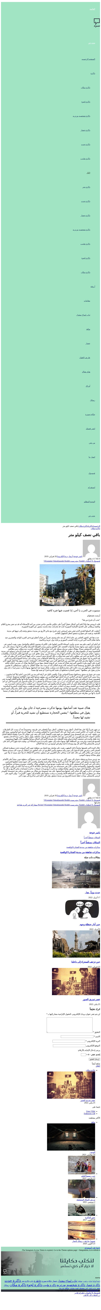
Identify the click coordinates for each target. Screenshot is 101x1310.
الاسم (97, 1036)
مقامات (87, 301)
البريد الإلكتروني (93, 1041)
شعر (98, 1288)
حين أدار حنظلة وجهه (89, 924)
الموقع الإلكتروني (93, 1046)
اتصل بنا (92, 457)
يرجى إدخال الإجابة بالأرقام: (89, 1050)
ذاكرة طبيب (85, 159)
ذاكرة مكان (85, 88)
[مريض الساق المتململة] (81, 1197)
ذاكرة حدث (85, 144)
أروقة (93, 286)
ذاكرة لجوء (85, 102)
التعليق (96, 1032)
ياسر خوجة (77, 556)
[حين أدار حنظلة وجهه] (82, 919)
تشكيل (80, 1281)
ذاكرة (93, 73)
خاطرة (37, 1280)
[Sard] (97, 27)
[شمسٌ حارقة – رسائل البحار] (81, 1239)
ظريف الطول (84, 358)
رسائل (92, 400)
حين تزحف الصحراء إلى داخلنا (85, 961)
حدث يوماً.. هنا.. (92, 892)
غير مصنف (83, 1288)
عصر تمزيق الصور (91, 999)
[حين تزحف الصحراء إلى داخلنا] (76, 957)
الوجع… (92, 1152)
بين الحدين (86, 1281)
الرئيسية (96, 526)
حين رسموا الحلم (88, 1176)
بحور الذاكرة (90, 1217)
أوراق (88, 386)
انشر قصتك (90, 429)
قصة (77, 1288)
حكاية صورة (90, 414)
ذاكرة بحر (86, 187)
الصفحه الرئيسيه (88, 59)
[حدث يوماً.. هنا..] (76, 888)
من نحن (92, 443)
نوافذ (88, 329)
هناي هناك (86, 372)
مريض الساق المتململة (86, 1200)
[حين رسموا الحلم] (81, 1174)
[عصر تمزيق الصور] (76, 994)
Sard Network (92, 1290)
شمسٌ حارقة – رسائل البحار (83, 1241)
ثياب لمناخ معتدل (83, 315)
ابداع (90, 1281)
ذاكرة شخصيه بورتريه (81, 116)
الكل (88, 173)
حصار (88, 343)
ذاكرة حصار (85, 130)
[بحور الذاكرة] (81, 1215)
